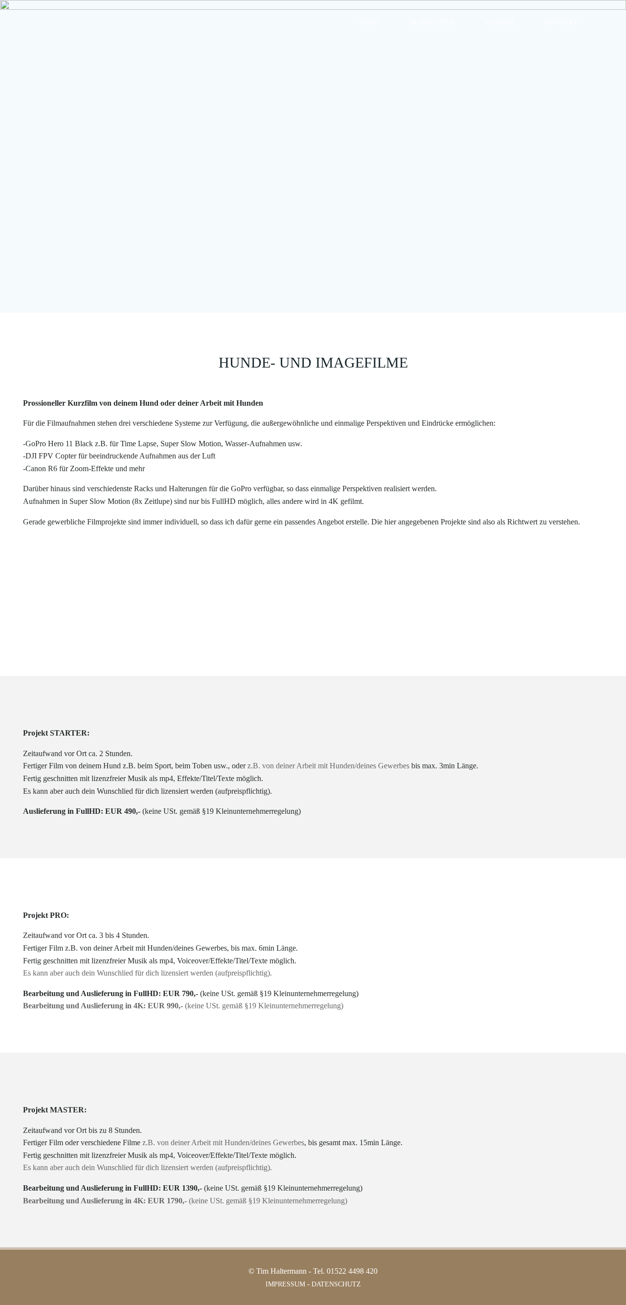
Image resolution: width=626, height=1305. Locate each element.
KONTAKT (561, 22)
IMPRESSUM (285, 1284)
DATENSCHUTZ (336, 1284)
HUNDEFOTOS (432, 22)
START (369, 22)
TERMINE (500, 22)
